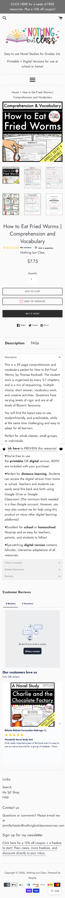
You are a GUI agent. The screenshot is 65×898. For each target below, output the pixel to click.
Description (15, 343)
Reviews (9, 576)
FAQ (5, 797)
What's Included (13, 563)
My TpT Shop (10, 792)
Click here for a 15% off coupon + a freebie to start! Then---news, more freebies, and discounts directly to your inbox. (32, 848)
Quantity (32, 273)
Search (7, 787)
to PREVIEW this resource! (31, 448)
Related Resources (14, 569)
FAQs (35, 343)
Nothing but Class (36, 873)
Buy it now (32, 313)
